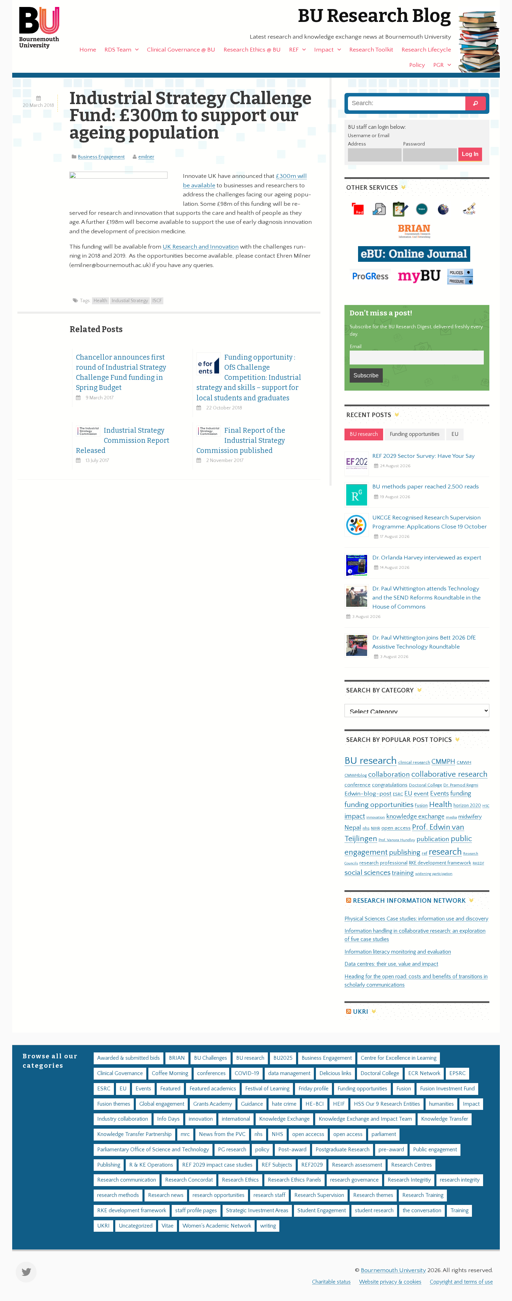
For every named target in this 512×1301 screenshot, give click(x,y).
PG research (232, 1150)
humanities (441, 1104)
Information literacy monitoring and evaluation (397, 952)
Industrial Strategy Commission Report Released (122, 440)
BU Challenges (210, 1058)
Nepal (352, 827)
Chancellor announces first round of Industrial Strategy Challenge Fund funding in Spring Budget (121, 372)
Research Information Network (409, 900)
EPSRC (457, 1073)
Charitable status (331, 1282)
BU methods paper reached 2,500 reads (425, 486)
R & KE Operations (151, 1165)
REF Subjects (277, 1165)
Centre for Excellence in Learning (398, 1058)
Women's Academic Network (217, 1226)
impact (354, 816)
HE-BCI (314, 1104)
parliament (384, 1134)
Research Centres (411, 1165)
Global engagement (161, 1104)
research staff (269, 1195)
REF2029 (312, 1165)
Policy (417, 65)
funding (460, 793)
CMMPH (443, 762)
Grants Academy (212, 1104)
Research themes (373, 1195)
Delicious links (335, 1073)
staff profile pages (196, 1211)
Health (100, 301)
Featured (170, 1089)
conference (357, 785)
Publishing (108, 1165)
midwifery (470, 817)
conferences (211, 1073)
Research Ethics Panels (294, 1180)
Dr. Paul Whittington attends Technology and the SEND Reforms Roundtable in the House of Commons (426, 597)
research (445, 852)
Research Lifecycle (426, 49)
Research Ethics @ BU (252, 49)
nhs (366, 828)
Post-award (292, 1150)
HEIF (339, 1104)
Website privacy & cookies (390, 1282)
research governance (354, 1180)
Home (87, 49)
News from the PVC (222, 1134)
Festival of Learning (267, 1089)
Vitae (167, 1226)
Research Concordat (189, 1180)
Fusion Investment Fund (447, 1089)
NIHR (375, 828)
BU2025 (283, 1058)
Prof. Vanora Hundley (397, 840)
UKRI (360, 1012)
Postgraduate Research (343, 1150)
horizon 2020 (467, 805)
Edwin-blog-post (367, 793)
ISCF (157, 301)
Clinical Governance (120, 1073)
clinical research (414, 762)
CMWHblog (355, 775)
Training (459, 1211)
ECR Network (424, 1073)
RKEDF (478, 863)
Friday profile (313, 1089)
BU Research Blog (374, 16)
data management (289, 1073)
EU (408, 793)
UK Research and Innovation (201, 246)
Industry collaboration (122, 1119)
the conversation (422, 1211)
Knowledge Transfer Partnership (134, 1134)
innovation (375, 817)
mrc (185, 1134)
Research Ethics (240, 1180)
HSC (485, 806)
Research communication (126, 1180)
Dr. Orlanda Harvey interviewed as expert (426, 557)
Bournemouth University (45, 28)
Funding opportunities (362, 1089)
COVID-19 (247, 1073)
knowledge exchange (415, 816)
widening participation (433, 874)
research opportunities (219, 1195)
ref (424, 853)
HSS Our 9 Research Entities (387, 1104)
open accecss (308, 1134)
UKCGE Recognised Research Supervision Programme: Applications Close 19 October (429, 522)
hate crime (284, 1104)
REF (293, 49)
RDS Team (117, 49)
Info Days (168, 1119)
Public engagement (435, 1150)
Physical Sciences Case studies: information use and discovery (416, 919)
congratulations (390, 785)
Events (439, 793)
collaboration (389, 774)
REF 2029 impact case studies (217, 1165)
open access (396, 828)
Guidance (252, 1104)
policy (262, 1150)
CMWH (464, 762)
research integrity (460, 1180)
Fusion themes (113, 1104)
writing (268, 1226)
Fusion (421, 805)
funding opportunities (378, 805)
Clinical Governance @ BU (181, 49)
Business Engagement (101, 157)
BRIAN (177, 1058)
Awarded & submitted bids (128, 1058)
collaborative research (449, 774)
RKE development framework (440, 863)
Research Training (422, 1195)
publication (433, 839)
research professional (383, 863)
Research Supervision (319, 1195)
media (451, 817)
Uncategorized (136, 1226)
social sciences (367, 873)
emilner (146, 157)
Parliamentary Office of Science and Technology (153, 1150)
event (421, 793)
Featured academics (212, 1089)
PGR (438, 65)
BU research (370, 761)
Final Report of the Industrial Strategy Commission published (240, 440)
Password (414, 144)
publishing (404, 852)
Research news (166, 1195)
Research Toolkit (371, 49)
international (236, 1119)
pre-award (391, 1150)
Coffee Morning (170, 1073)
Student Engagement (321, 1211)
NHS (277, 1134)
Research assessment (357, 1165)
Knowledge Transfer (444, 1119)
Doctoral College (425, 785)
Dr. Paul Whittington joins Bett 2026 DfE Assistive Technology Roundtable (424, 642)
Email (356, 347)
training (403, 873)
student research (374, 1211)
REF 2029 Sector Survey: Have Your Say (423, 456)
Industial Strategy (130, 301)
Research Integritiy (409, 1180)
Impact (324, 49)
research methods (118, 1195)
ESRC (398, 794)
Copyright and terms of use (461, 1282)
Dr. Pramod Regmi (460, 785)
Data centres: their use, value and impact (391, 964)
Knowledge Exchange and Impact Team (365, 1119)
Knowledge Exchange (284, 1119)
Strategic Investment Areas (257, 1211)
